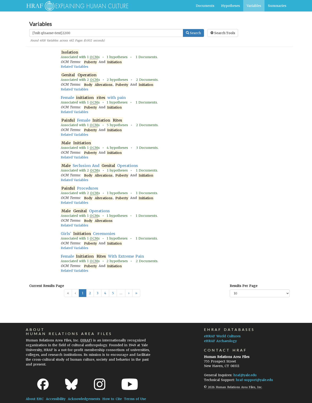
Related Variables (74, 67)
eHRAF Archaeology (220, 341)
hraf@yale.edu (244, 375)
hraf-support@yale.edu (254, 380)
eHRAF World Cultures (222, 336)
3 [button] (97, 293)
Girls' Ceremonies (88, 233)
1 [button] (82, 293)
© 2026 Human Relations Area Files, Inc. (233, 387)
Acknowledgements (84, 399)
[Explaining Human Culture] (75, 5)
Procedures (79, 188)
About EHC (35, 399)
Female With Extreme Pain (102, 256)
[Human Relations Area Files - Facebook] (43, 384)
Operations (85, 211)
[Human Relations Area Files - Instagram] (99, 384)
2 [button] (90, 293)
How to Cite (112, 399)
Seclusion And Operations (99, 165)
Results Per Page (243, 286)
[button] (128, 293)
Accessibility (56, 399)
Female (91, 120)
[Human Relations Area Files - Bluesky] (71, 384)
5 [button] (113, 293)
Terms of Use (135, 399)
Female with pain (93, 97)
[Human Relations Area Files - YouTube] (129, 384)
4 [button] (105, 293)
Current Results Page (46, 286)
